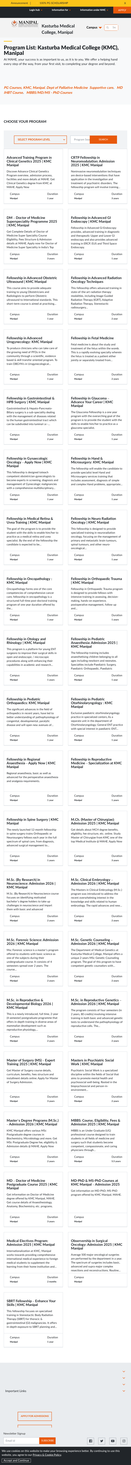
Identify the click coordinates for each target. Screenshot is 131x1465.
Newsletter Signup (14, 1433)
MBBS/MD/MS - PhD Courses (49, 92)
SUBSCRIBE (47, 1441)
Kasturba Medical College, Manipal (21, 16)
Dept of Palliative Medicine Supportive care (79, 88)
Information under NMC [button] (93, 10)
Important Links (15, 1391)
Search (103, 139)
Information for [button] (60, 10)
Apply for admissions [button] (36, 1418)
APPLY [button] (124, 11)
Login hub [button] (34, 10)
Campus (91, 27)
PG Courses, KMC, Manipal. (25, 88)
